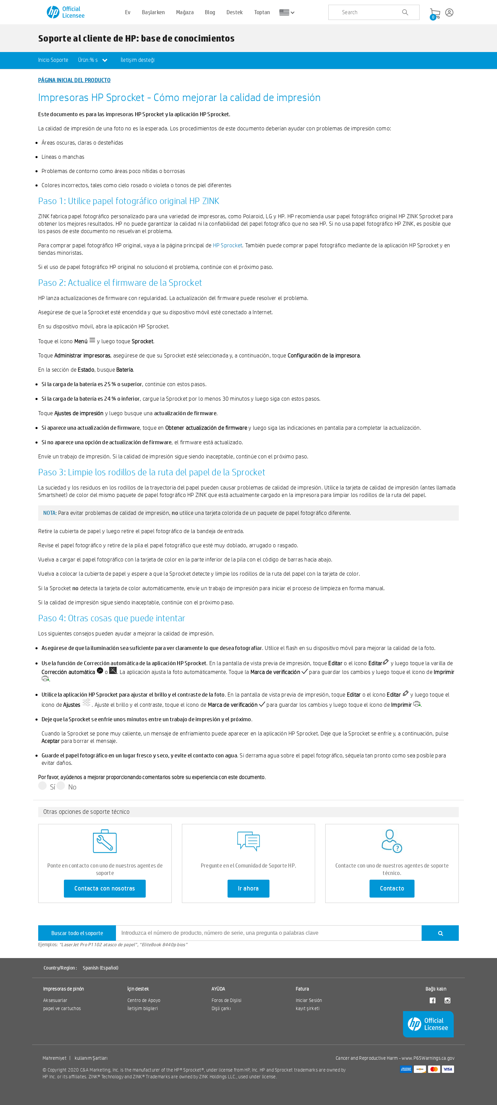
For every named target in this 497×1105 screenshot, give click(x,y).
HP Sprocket (227, 245)
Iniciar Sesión (309, 1000)
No (72, 787)
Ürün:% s (88, 60)
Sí (52, 787)
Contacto (392, 888)
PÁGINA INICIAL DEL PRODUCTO (74, 80)
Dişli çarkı (221, 1008)
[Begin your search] (405, 12)
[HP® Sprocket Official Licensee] (66, 12)
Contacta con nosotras (104, 888)
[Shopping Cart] (435, 13)
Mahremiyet (55, 1058)
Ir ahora (248, 888)
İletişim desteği (138, 60)
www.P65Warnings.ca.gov (428, 1058)
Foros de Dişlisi (227, 1000)
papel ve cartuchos (62, 1008)
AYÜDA (219, 989)
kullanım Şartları (91, 1058)
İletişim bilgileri (142, 1008)
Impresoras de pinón (63, 989)
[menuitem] (53, 60)
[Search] (440, 933)
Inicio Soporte (53, 60)
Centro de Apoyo (144, 1000)
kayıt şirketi (308, 1008)
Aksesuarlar (55, 1000)
